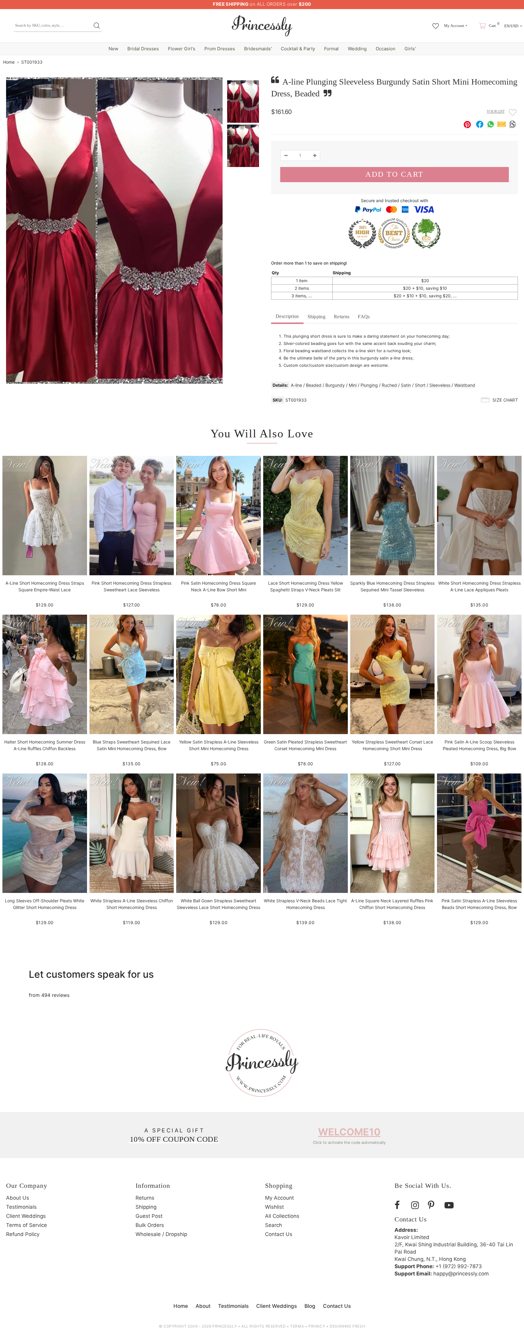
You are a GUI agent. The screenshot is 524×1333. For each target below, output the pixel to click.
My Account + (455, 25)
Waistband (464, 385)
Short (420, 385)
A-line (296, 385)
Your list (496, 111)
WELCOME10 (349, 1132)
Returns (341, 316)
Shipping (316, 316)
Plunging (369, 385)
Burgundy (335, 385)
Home (9, 62)
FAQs (364, 316)
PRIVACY (316, 1326)
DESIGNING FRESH (347, 1326)
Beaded (313, 385)
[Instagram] (417, 1205)
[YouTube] (451, 1205)
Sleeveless (439, 385)
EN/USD (511, 26)
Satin (406, 385)
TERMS (297, 1326)
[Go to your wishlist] (435, 23)
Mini (353, 385)
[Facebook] (401, 1205)
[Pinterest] (434, 1205)
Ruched (389, 385)
